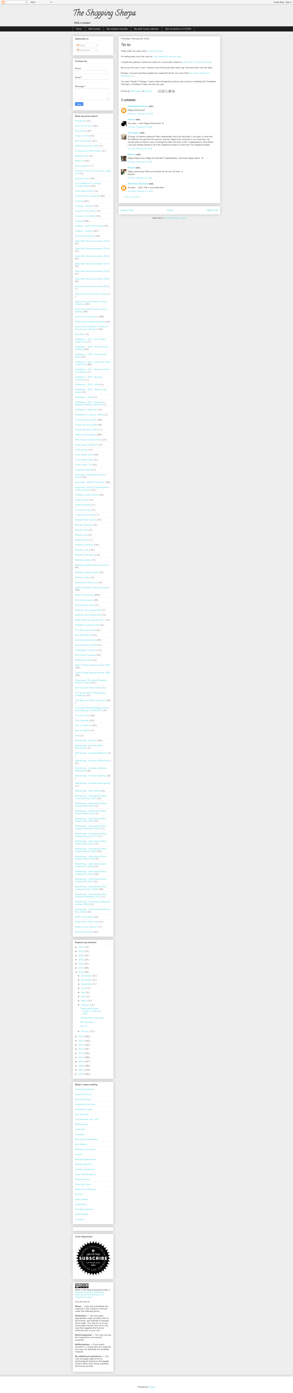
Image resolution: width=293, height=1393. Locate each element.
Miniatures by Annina (85, 1149)
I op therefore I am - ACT (87, 1119)
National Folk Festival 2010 (88, 615)
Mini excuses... (87, 1022)
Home (79, 29)
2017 (81, 968)
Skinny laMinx (81, 1199)
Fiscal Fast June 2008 (86, 425)
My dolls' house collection (146, 29)
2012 (81, 1049)
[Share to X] (166, 91)
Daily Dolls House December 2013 (92, 241)
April (83, 996)
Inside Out (80, 1129)
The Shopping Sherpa (104, 14)
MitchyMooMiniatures (85, 1159)
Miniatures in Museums (86, 582)
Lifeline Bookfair (83, 505)
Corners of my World (85, 216)
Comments (84, 50)
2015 (81, 1036)
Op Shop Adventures (85, 640)
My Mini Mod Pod (83, 1164)
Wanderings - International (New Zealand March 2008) (90, 850)
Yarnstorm (80, 1219)
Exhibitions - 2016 (84, 397)
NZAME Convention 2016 (87, 625)
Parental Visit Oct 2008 (86, 645)
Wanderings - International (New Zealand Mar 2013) (90, 842)
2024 (81, 947)
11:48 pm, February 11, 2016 (140, 191)
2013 (81, 1045)
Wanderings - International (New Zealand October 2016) (90, 887)
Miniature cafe (82, 550)
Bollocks (79, 161)
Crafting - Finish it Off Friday (89, 226)
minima (78, 1154)
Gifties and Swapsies (85, 434)
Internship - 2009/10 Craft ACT (90, 482)
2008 (81, 1065)
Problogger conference (86, 650)
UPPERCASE (81, 1214)
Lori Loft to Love (83, 510)
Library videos (82, 500)
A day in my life (82, 136)
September (86, 984)
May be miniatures (84, 525)
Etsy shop (80, 334)
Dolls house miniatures (86, 316)
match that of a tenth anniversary (197, 62)
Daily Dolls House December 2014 (92, 248)
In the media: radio (84, 459)
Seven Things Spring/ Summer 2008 (92, 672)
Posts (82, 45)
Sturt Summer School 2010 (88, 687)
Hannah (132, 168)
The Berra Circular (84, 1209)
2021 (81, 951)
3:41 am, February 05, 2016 (140, 148)
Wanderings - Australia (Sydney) (91, 775)
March (84, 1000)
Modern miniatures (84, 595)
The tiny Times (82, 715)
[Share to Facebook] (170, 91)
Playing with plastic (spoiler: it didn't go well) (90, 1011)
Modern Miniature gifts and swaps (91, 587)
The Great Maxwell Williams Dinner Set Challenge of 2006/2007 (92, 709)
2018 (81, 963)
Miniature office (82, 577)
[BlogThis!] (163, 91)
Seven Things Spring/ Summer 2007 (92, 665)
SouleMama (81, 1204)
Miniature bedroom (84, 545)
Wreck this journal (84, 932)
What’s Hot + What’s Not (87, 922)
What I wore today (84, 917)
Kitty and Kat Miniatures (86, 1139)
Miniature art (81, 535)
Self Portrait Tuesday (85, 655)
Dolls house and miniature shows (91, 294)
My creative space (84, 600)
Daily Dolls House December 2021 (92, 286)
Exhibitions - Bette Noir (86, 409)
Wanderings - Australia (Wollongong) (92, 783)
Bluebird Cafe (82, 156)
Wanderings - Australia (86, 740)
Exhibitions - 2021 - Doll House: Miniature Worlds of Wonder (90, 403)
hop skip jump (82, 1114)
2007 (81, 1070)
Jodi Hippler (134, 133)
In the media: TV (83, 464)
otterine (132, 119)
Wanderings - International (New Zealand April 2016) (90, 804)
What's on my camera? (86, 927)
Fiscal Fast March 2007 (86, 429)
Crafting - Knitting (83, 231)
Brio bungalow (82, 166)
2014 (81, 1040)
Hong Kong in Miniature (86, 444)
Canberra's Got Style (85, 1104)
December (86, 976)
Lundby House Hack (85, 515)
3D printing (80, 131)
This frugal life (82, 720)
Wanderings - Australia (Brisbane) (91, 753)
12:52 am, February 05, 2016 (140, 114)
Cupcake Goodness (85, 236)
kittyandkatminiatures (138, 106)
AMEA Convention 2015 (87, 146)
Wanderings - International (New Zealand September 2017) (90, 895)
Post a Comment (132, 197)
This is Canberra (83, 725)
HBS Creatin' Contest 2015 (88, 439)
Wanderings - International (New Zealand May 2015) (90, 857)
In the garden (82, 450)
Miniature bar (82, 540)
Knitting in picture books (87, 495)
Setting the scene (83, 660)
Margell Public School (85, 520)
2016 (81, 972)
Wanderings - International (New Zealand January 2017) (90, 834)
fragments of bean (84, 1109)
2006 (81, 1074)
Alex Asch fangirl (83, 141)
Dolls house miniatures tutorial (90, 321)
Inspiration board (83, 470)
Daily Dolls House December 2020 (92, 279)
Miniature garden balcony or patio (91, 565)
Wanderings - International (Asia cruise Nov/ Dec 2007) (90, 797)
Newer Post (127, 210)
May (83, 992)
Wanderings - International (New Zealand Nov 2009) (90, 865)
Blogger (151, 1387)
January (85, 1031)
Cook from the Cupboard (87, 196)
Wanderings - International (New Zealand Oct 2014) (90, 880)
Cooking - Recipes (84, 206)
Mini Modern (81, 1144)
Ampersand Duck (83, 1094)
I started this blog (155, 51)
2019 (81, 959)
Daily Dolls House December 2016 (92, 256)
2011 (81, 1053)
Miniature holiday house (87, 572)
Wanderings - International (88, 791)
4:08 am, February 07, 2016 (140, 162)
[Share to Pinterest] (173, 91)
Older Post (212, 210)
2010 (81, 1057)
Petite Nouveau (82, 1179)
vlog (77, 735)
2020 (81, 955)
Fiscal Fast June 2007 (86, 419)
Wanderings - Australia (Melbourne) (92, 760)
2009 (81, 1061)
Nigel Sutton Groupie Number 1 (90, 620)
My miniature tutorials (117, 29)
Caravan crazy (82, 178)
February (85, 1005)
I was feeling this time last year (167, 56)
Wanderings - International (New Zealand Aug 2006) (90, 819)
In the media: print (84, 454)
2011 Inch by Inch (84, 126)
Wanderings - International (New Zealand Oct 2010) (90, 872)
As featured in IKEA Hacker (88, 151)
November (86, 980)
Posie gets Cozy (83, 1184)
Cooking (79, 201)
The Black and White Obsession (91, 700)
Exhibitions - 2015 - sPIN (87, 384)
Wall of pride (94, 29)
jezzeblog (79, 1134)
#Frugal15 (80, 121)
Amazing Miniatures (84, 1089)
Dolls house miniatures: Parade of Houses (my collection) (91, 327)
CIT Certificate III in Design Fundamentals (88, 184)
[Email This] (159, 91)
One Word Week (83, 635)
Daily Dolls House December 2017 (92, 263)
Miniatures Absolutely (138, 184)
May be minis (82, 530)
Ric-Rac (79, 1194)
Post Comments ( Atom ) (176, 218)
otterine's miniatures (85, 1169)
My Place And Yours (85, 605)
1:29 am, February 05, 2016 (140, 127)
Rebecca (132, 154)
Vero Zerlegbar (82, 730)
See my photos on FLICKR (178, 29)
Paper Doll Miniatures (85, 1174)
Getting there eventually (91, 1017)
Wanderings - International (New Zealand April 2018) (90, 812)
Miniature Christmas (85, 555)
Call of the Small (83, 1099)
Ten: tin (83, 1026)
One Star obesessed (85, 630)
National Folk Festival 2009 (88, 610)
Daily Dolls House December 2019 (92, 271)
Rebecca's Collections (85, 1189)
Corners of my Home (85, 211)
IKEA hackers (81, 1124)
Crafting (79, 221)
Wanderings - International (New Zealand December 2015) (90, 827)
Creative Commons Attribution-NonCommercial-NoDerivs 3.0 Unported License (90, 1294)
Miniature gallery (83, 560)
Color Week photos (84, 191)
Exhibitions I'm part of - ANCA (89, 414)
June (83, 988)
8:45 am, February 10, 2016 (140, 178)
